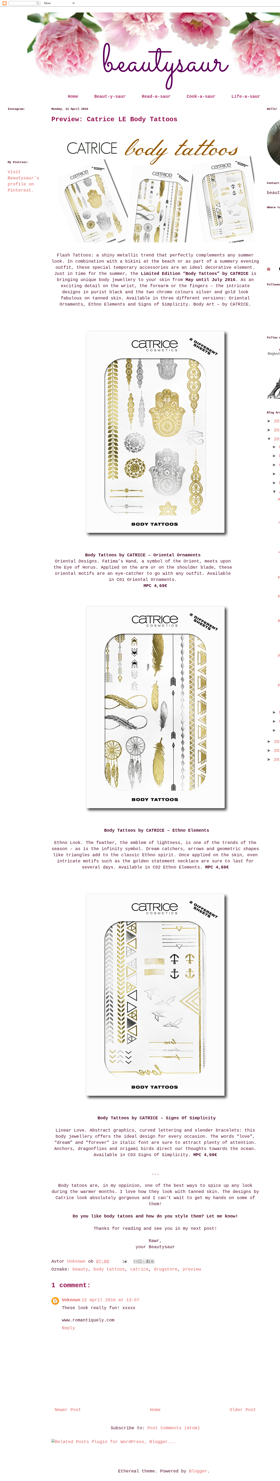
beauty (80, 1269)
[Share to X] (144, 1261)
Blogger (198, 1471)
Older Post (243, 1409)
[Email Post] (125, 1261)
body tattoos (109, 1269)
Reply (68, 1328)
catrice (139, 1269)
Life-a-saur (245, 96)
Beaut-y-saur (110, 96)
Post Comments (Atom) (173, 1428)
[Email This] (135, 1261)
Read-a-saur (156, 96)
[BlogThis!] (140, 1261)
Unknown (71, 1300)
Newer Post (68, 1409)
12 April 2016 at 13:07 (110, 1300)
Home (73, 96)
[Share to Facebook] (148, 1261)
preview (192, 1269)
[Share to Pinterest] (152, 1261)
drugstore (165, 1269)
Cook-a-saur (201, 96)
